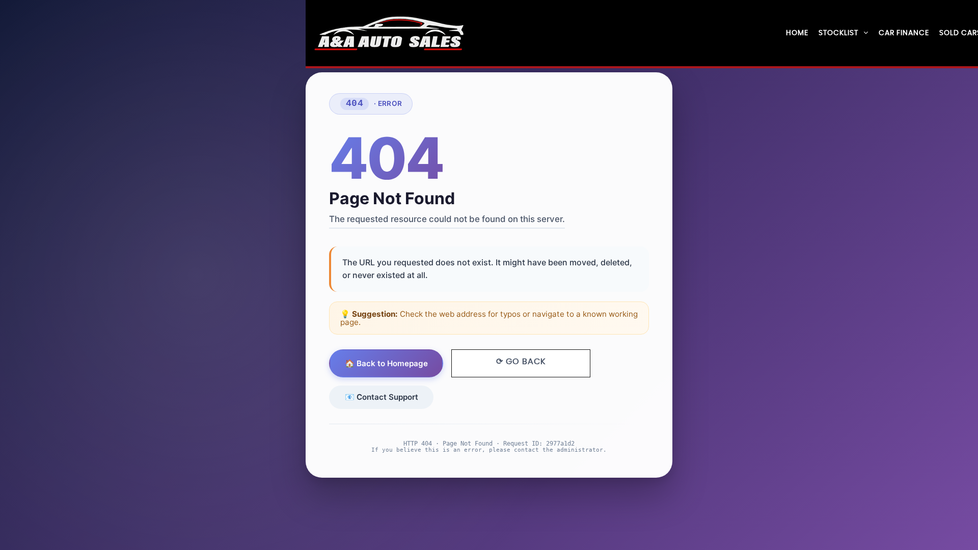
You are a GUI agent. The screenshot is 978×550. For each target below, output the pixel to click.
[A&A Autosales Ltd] (389, 33)
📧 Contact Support (381, 397)
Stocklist (838, 33)
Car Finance (904, 33)
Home (797, 33)
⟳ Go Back (521, 362)
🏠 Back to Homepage (386, 363)
